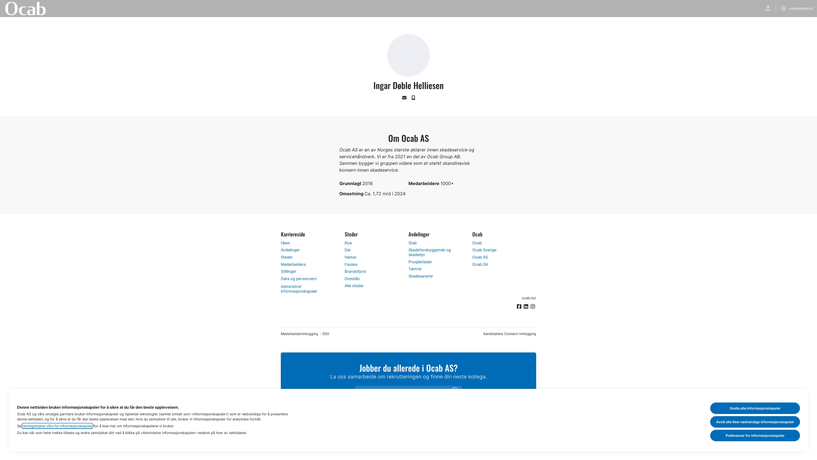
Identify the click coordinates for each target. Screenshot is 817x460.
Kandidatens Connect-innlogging (509, 334)
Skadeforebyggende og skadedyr (429, 252)
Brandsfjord (355, 271)
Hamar (351, 257)
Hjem (285, 243)
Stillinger (288, 271)
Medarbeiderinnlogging (299, 334)
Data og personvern (299, 278)
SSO (325, 334)
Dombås (352, 278)
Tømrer (415, 269)
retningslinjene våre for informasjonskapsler (57, 426)
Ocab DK (480, 264)
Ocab (477, 243)
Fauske (351, 264)
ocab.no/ (529, 298)
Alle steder (354, 285)
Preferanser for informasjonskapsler (755, 435)
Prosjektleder (420, 262)
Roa (348, 243)
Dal (347, 250)
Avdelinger (290, 250)
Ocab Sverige (484, 250)
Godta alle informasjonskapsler (755, 408)
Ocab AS (480, 257)
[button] (768, 8)
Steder (287, 257)
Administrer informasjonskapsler (299, 288)
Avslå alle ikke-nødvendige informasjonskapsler (755, 422)
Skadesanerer (420, 276)
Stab (412, 243)
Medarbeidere (293, 264)
